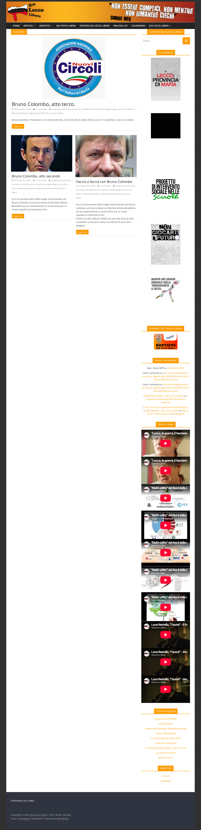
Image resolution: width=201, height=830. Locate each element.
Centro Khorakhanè (165, 733)
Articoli (28, 25)
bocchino (76, 109)
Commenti (165, 780)
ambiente (56, 109)
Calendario (138, 25)
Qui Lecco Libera (159, 25)
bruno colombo (97, 109)
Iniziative (44, 25)
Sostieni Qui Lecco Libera (95, 25)
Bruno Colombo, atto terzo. (43, 104)
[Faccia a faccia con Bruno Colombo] (106, 137)
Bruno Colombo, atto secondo (36, 176)
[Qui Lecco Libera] (100, 3)
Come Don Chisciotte (166, 743)
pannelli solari (43, 113)
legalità (32, 113)
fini (125, 109)
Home (16, 25)
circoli (120, 109)
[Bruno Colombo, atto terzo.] (74, 39)
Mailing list (120, 25)
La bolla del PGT (176, 368)
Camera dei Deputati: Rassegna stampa (166, 728)
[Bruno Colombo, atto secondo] (41, 137)
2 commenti (41, 180)
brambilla (85, 109)
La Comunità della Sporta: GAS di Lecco (165, 747)
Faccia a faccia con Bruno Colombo (104, 181)
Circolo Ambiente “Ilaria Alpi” (166, 738)
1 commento (41, 109)
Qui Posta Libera (66, 25)
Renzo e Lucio (165, 757)
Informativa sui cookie (22, 800)
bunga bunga (111, 109)
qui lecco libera (57, 113)
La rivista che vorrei (165, 752)
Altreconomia (166, 723)
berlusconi (66, 109)
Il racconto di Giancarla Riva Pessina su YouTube (167, 399)
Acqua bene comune (166, 718)
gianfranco (23, 113)
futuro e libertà (18, 188)
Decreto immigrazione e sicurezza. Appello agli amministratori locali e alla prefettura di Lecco (166, 376)
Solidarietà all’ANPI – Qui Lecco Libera (163, 395)
